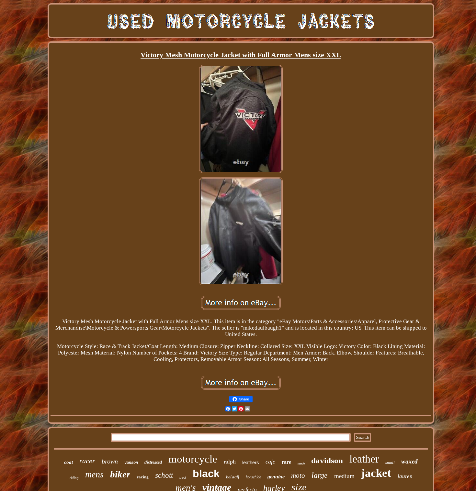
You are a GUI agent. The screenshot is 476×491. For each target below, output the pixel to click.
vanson (131, 463)
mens (94, 474)
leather (364, 459)
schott (164, 475)
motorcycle (192, 459)
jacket (376, 473)
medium (344, 476)
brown (110, 461)
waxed (409, 461)
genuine (276, 476)
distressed (153, 462)
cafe (270, 461)
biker (120, 474)
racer (87, 461)
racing (143, 477)
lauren (405, 476)
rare (286, 462)
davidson (327, 460)
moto (298, 475)
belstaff (232, 477)
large (320, 475)
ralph (230, 461)
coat (68, 462)
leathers (250, 462)
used (182, 478)
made (301, 463)
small (390, 462)
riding (74, 478)
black (206, 473)
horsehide (253, 477)
